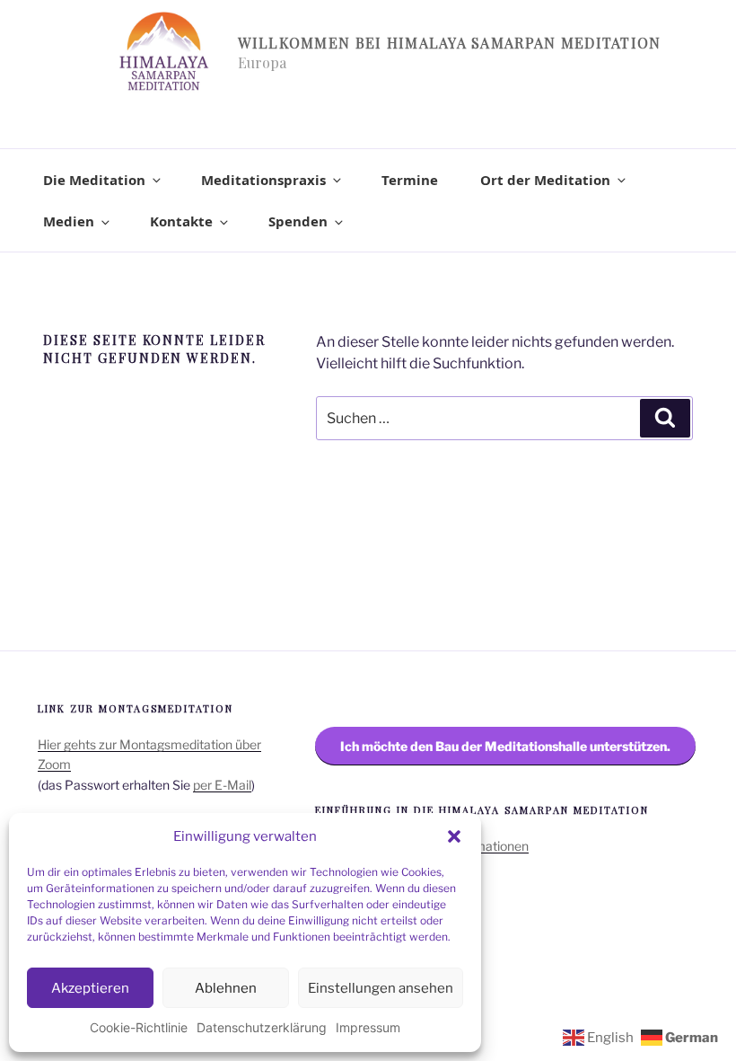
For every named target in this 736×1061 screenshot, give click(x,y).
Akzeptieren (90, 988)
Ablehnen (226, 988)
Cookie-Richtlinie (139, 1027)
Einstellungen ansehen (380, 988)
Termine (409, 180)
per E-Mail (222, 784)
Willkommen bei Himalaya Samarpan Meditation (449, 42)
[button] (454, 836)
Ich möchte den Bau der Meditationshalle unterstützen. (505, 746)
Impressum (368, 1027)
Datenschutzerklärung (262, 1027)
